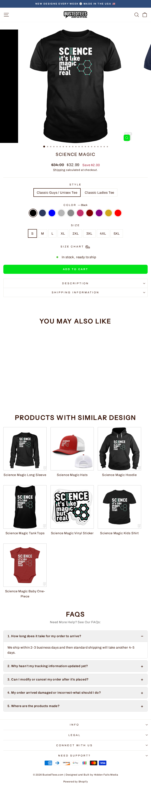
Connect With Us (74, 745)
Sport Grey (61, 213)
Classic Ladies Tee (99, 192)
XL (63, 233)
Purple (99, 213)
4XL (103, 233)
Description (75, 283)
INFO (74, 724)
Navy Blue (42, 213)
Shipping (59, 169)
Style (75, 184)
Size (75, 225)
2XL (76, 233)
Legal (74, 735)
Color (76, 205)
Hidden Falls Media (106, 774)
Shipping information (75, 292)
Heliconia (80, 213)
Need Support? (74, 755)
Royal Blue (52, 213)
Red (118, 213)
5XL (117, 233)
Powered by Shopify (75, 781)
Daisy (108, 213)
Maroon (90, 213)
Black (33, 213)
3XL (89, 233)
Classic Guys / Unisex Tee (57, 192)
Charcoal (71, 213)
